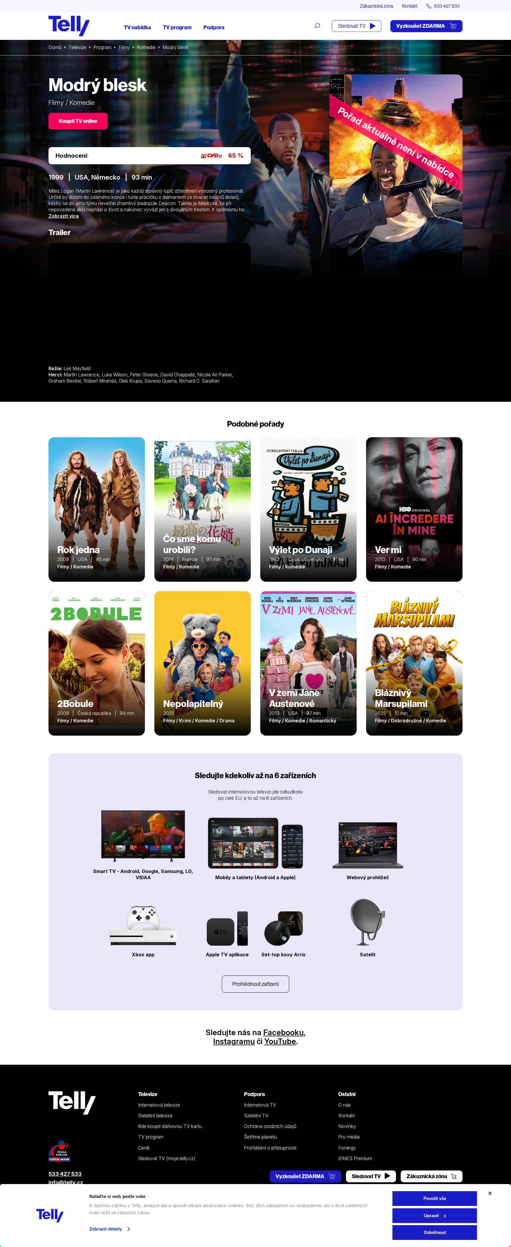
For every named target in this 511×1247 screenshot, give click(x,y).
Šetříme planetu (260, 1137)
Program (102, 47)
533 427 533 (65, 1174)
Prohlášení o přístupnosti (270, 1148)
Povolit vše (434, 1198)
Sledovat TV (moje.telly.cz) (166, 1158)
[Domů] (69, 26)
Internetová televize (159, 1105)
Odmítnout (435, 1232)
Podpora (213, 27)
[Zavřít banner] (490, 1193)
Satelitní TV (256, 1115)
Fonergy (347, 1148)
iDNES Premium (355, 1158)
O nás (344, 1105)
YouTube (280, 1041)
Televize (77, 47)
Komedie (146, 47)
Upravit (431, 1215)
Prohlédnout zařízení (255, 984)
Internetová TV (260, 1105)
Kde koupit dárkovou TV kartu (170, 1126)
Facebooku (283, 1032)
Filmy (124, 47)
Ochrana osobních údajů (270, 1126)
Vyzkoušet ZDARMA (421, 25)
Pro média (349, 1137)
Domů (55, 47)
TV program (177, 27)
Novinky (347, 1126)
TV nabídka (137, 27)
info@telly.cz (65, 1182)
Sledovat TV (352, 25)
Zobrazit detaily (105, 1228)
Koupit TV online (78, 121)
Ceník (144, 1148)
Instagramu (234, 1041)
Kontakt (410, 6)
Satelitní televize (155, 1115)
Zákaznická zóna (376, 6)
